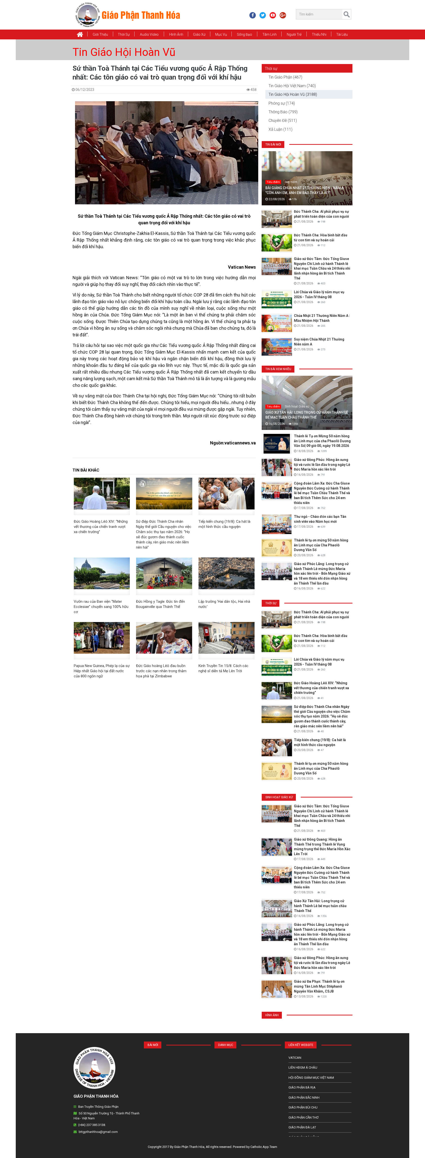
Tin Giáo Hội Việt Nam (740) (292, 85)
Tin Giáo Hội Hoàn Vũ (124, 52)
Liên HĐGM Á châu (302, 1067)
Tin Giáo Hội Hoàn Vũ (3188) (293, 94)
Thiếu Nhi (319, 34)
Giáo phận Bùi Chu (303, 1107)
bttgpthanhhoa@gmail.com (98, 1132)
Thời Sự (124, 34)
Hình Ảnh (176, 34)
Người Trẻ (294, 34)
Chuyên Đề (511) (283, 120)
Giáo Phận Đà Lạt (302, 1127)
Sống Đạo (244, 34)
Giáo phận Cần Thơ (303, 1117)
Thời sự (271, 68)
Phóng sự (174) (282, 103)
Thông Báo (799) (283, 112)
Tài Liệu (342, 34)
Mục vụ (221, 34)
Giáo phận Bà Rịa (302, 1087)
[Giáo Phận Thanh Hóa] (127, 14)
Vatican (294, 1058)
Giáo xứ (199, 34)
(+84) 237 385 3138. (92, 1125)
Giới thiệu (100, 34)
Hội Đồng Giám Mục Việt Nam (311, 1077)
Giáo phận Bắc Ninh (303, 1097)
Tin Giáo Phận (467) (285, 77)
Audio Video (149, 34)
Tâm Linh (269, 34)
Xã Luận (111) (280, 129)
